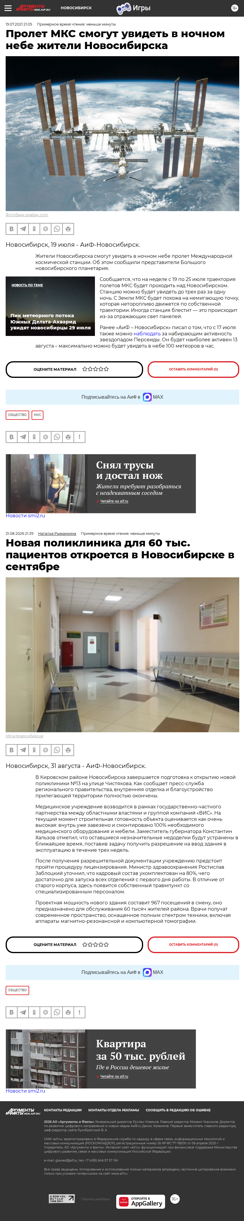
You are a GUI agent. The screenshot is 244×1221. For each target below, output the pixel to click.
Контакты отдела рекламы (113, 1110)
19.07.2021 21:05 (19, 24)
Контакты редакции (63, 1110)
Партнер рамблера (95, 1199)
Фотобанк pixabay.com (27, 215)
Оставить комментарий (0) (193, 369)
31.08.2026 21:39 (19, 533)
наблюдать (147, 334)
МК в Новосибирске (24, 736)
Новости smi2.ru (25, 515)
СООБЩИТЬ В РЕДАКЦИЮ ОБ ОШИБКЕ (178, 1110)
